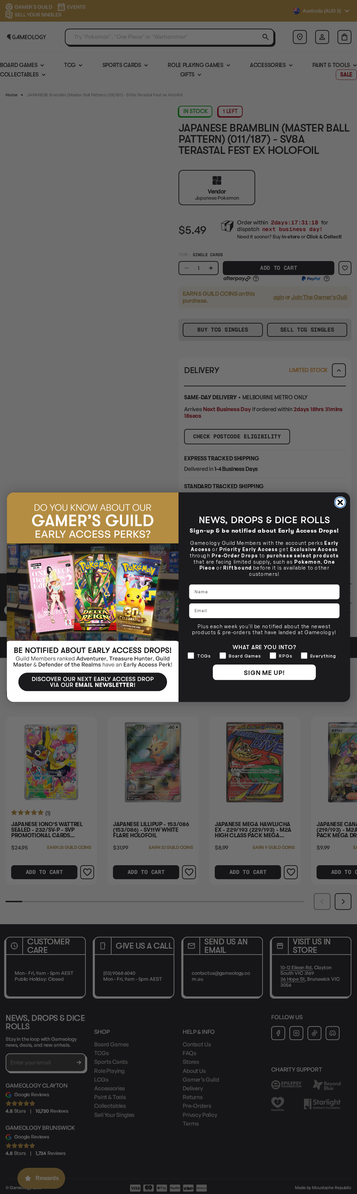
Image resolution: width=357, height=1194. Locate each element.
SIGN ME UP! (264, 672)
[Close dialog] (340, 502)
